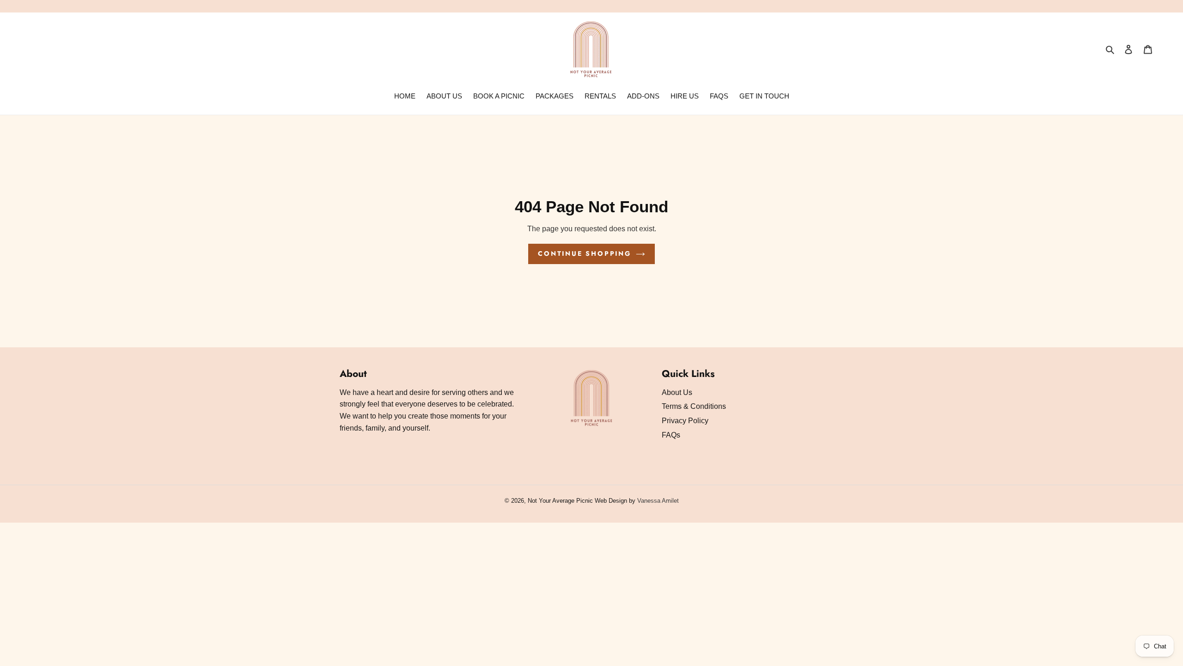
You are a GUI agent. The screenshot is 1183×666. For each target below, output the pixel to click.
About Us (677, 392)
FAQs (671, 435)
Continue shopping (584, 253)
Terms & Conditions (694, 406)
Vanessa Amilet (658, 500)
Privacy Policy (685, 421)
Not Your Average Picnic (560, 500)
